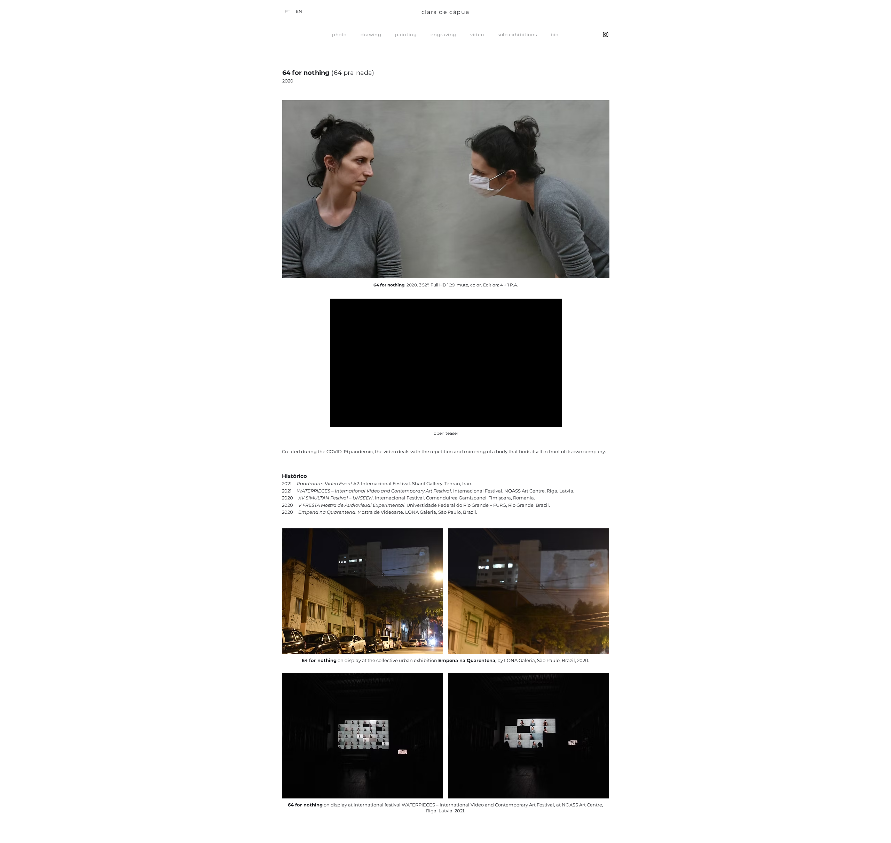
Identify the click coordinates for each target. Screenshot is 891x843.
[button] (339, 34)
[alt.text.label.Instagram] (605, 34)
